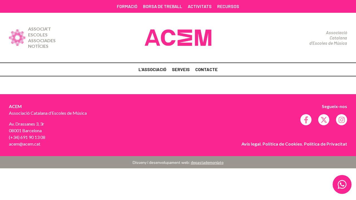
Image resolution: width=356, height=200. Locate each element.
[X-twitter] (323, 119)
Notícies (38, 46)
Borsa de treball (162, 6)
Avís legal (251, 143)
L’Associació (152, 69)
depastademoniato (207, 162)
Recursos (228, 6)
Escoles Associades (42, 37)
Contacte (206, 69)
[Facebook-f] (306, 119)
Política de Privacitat (325, 143)
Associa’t (39, 28)
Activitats (200, 6)
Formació (127, 6)
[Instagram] (341, 119)
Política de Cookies (282, 143)
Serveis (181, 69)
